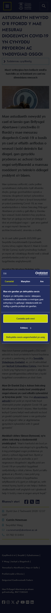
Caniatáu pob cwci (25, 318)
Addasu (24, 328)
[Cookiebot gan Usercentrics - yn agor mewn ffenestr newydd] (36, 273)
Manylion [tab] (25, 281)
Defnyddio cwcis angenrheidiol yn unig (25, 337)
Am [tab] (41, 281)
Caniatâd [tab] (9, 281)
